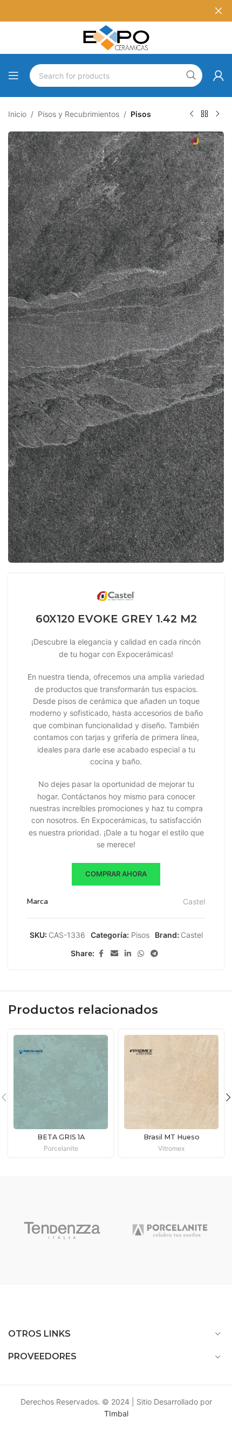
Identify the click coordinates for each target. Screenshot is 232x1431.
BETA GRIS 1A (61, 1137)
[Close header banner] (218, 11)
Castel (194, 901)
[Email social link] (114, 953)
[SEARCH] (191, 75)
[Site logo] (116, 37)
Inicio (17, 114)
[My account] (218, 75)
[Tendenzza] (62, 1230)
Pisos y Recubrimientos (78, 114)
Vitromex (171, 1148)
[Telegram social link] (154, 953)
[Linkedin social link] (127, 953)
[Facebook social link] (100, 953)
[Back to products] (204, 114)
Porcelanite (61, 1148)
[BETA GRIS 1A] (60, 1082)
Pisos (141, 114)
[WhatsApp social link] (140, 953)
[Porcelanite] (170, 1230)
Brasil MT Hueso (172, 1137)
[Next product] (217, 114)
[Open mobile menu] (13, 75)
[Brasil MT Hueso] (171, 1082)
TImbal (116, 1413)
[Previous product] (191, 114)
